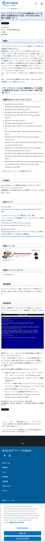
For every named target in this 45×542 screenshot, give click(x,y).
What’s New (6, 463)
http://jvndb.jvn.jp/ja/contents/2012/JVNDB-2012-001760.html (22, 236)
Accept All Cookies (22, 539)
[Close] (41, 506)
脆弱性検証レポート (16, 8)
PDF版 (30, 401)
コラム (8, 8)
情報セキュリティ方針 (8, 500)
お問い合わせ (6, 486)
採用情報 (5, 477)
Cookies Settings (22, 528)
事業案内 (5, 468)
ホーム (4, 8)
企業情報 (5, 481)
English (4, 491)
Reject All (22, 533)
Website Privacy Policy (16, 522)
